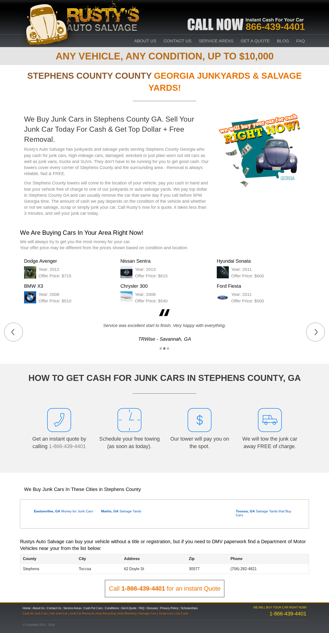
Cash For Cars (93, 608)
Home (27, 608)
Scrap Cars (166, 613)
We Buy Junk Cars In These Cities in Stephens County (82, 489)
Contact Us (177, 41)
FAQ (300, 41)
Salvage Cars (148, 613)
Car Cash (182, 613)
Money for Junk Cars (63, 511)
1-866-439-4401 (67, 446)
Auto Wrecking (127, 613)
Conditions (112, 608)
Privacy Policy (169, 608)
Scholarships (189, 608)
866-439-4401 (275, 26)
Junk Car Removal (82, 613)
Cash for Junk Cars (35, 613)
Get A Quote (255, 41)
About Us (145, 41)
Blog (283, 41)
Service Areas (216, 41)
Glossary (152, 608)
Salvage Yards (121, 511)
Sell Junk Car (58, 613)
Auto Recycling (106, 613)
